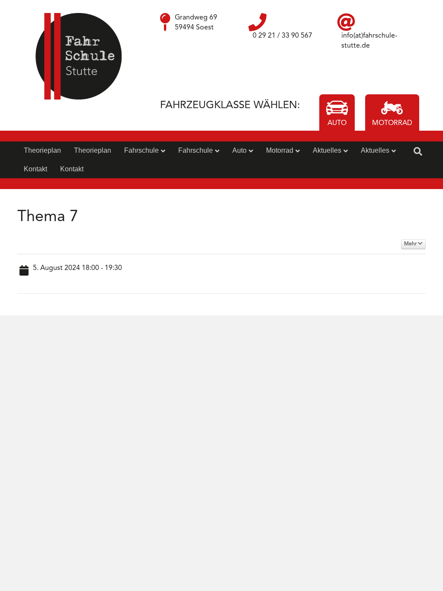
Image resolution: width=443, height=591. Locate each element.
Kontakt (35, 169)
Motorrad (279, 150)
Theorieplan (42, 150)
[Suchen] (418, 151)
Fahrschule (141, 150)
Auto (239, 150)
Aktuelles (327, 150)
